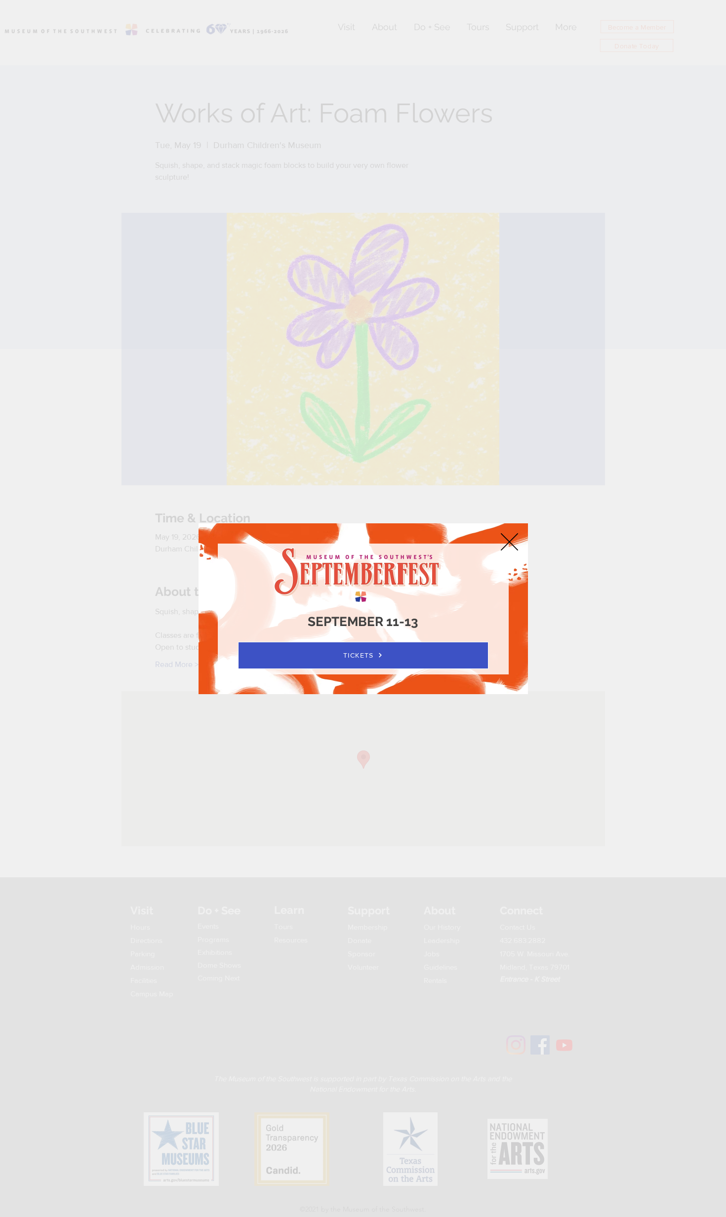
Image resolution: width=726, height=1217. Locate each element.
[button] (509, 541)
